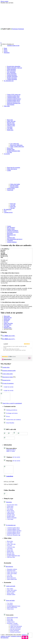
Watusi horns (10, 609)
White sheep (10, 506)
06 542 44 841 (16, 457)
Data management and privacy (14, 239)
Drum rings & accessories (13, 167)
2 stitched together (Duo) (13, 96)
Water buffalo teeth (12, 579)
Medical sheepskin (11, 517)
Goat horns (10, 604)
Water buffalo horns (12, 607)
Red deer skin (10, 553)
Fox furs (6, 322)
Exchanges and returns (13, 232)
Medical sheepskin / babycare (14, 67)
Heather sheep (10, 516)
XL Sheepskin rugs (9, 80)
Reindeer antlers (11, 594)
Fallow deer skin (11, 121)
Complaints (10, 240)
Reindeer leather (14, 187)
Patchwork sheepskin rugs (13, 103)
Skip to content (4, 1)
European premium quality (9, 370)
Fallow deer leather (15, 184)
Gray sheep (10, 509)
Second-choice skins (12, 504)
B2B (8, 236)
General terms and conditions (13, 419)
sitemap (24, 634)
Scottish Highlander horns (13, 606)
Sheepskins (7, 52)
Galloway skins (11, 125)
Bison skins (10, 119)
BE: (3, 339)
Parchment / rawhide (12, 623)
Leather (9, 170)
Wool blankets (10, 104)
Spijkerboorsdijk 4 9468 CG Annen (10, 450)
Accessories (7, 153)
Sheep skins (7, 316)
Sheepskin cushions (12, 569)
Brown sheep (10, 510)
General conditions (12, 242)
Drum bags (10, 619)
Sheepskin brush (11, 570)
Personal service (6, 380)
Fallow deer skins (8, 323)
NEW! (5, 49)
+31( (4, 387)
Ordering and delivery (12, 230)
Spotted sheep (10, 513)
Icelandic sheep (11, 515)
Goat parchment (14, 624)
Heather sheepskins (12, 78)
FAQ (5, 211)
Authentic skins (11, 237)
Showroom (10, 233)
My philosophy (8, 209)
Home (5, 48)
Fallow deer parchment (16, 626)
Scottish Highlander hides (13, 151)
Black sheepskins (11, 70)
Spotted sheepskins (12, 75)
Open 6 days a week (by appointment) (12, 403)
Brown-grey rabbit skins (16, 145)
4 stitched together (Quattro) (14, 530)
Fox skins (9, 152)
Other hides (7, 106)
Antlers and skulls (10, 586)
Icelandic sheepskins (12, 76)
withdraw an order (5, 636)
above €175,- (10, 339)
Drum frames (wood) (12, 617)
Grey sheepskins (11, 72)
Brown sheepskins (11, 73)
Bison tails (13, 203)
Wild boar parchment (15, 627)
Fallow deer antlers (12, 590)
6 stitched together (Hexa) (13, 100)
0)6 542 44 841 (9, 387)
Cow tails (12, 205)
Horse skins (10, 550)
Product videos (11, 229)
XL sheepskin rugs (11, 525)
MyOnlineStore (4, 637)
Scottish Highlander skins (13, 555)
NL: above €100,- (8, 335)
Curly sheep (10, 519)
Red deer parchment (15, 629)
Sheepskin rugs (8, 317)
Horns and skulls (10, 600)
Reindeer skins (10, 149)
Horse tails (13, 206)
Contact (9, 226)
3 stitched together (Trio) (13, 97)
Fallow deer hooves (12, 169)
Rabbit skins (10, 130)
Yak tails (12, 208)
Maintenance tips (11, 234)
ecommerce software (16, 636)
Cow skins (9, 542)
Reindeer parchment (15, 632)
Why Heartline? (11, 227)
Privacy (8, 416)
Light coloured (10, 512)
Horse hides (10, 148)
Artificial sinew (11, 188)
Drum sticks (10, 620)
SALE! (6, 51)
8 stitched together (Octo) (13, 101)
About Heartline (10, 422)
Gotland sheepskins (12, 79)
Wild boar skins (11, 124)
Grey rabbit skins (14, 143)
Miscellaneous (9, 566)
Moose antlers (10, 593)
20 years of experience (8, 383)
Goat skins (9, 127)
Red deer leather (14, 185)
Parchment (6, 320)
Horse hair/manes (11, 578)
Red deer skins (10, 122)
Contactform (9, 476)
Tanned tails (10, 190)
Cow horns (10, 603)
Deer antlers (10, 588)
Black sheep (10, 507)
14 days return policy (7, 373)
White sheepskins (11, 69)
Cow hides (9, 128)
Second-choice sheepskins (13, 66)
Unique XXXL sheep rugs (13, 94)
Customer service (8, 212)
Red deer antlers (11, 591)
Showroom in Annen (7, 377)
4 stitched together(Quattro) (14, 99)
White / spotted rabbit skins (17, 146)
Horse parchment (14, 630)
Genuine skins (5, 367)
